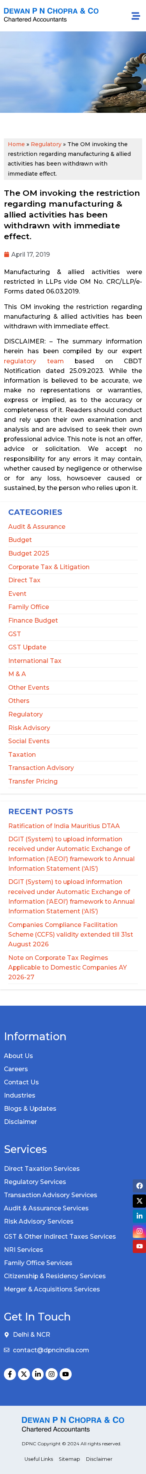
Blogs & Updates (30, 1108)
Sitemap (69, 1459)
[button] (135, 15)
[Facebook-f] (10, 1374)
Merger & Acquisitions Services (52, 1289)
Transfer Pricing (33, 781)
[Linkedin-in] (38, 1374)
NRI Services (23, 1249)
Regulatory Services (35, 1182)
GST (14, 634)
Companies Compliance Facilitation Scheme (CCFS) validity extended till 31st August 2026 (70, 934)
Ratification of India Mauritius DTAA (64, 826)
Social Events (29, 741)
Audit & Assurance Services (46, 1208)
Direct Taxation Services (42, 1168)
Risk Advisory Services (39, 1221)
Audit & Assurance (36, 526)
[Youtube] (66, 1374)
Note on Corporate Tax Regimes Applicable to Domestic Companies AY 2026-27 (67, 967)
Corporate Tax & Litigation (49, 567)
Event (17, 593)
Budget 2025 (28, 553)
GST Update (27, 647)
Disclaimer (20, 1121)
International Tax (35, 661)
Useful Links (39, 1459)
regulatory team (34, 361)
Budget (20, 540)
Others (19, 700)
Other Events (28, 687)
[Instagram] (52, 1374)
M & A (17, 674)
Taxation (22, 754)
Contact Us (21, 1082)
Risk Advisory (29, 728)
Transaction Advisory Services (50, 1195)
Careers (16, 1069)
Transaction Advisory (41, 768)
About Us (18, 1056)
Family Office (28, 607)
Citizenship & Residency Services (55, 1276)
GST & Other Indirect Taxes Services (60, 1236)
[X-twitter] (24, 1374)
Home (16, 144)
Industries (19, 1095)
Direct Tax (24, 580)
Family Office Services (38, 1263)
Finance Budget (33, 620)
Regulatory (25, 714)
